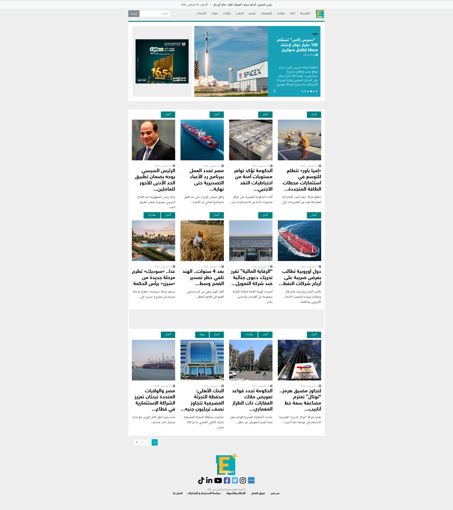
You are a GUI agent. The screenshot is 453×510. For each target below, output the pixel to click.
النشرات (201, 13)
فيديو (252, 13)
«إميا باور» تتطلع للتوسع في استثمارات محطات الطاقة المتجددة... (302, 180)
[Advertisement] (226, 319)
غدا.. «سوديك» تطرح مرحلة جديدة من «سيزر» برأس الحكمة (153, 278)
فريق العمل (258, 493)
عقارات (227, 13)
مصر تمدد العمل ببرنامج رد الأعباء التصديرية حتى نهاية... (207, 180)
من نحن (275, 493)
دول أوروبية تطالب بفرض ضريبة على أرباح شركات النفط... (300, 278)
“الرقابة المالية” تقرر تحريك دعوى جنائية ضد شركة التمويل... (252, 278)
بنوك (215, 13)
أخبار (292, 13)
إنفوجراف (266, 13)
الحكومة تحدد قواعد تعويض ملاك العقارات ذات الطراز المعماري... (252, 400)
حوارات (281, 13)
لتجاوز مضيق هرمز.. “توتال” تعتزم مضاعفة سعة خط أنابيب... (300, 400)
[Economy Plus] (320, 13)
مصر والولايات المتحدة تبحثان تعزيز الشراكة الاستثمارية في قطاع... (154, 400)
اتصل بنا (178, 493)
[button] (255, 91)
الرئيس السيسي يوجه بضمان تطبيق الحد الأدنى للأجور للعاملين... (155, 180)
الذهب (240, 13)
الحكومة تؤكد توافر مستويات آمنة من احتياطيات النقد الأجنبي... (253, 180)
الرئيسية (305, 13)
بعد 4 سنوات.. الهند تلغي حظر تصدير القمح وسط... (203, 278)
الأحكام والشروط (235, 493)
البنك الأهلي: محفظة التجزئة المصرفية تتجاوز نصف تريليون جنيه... (202, 400)
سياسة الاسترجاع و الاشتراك (204, 493)
